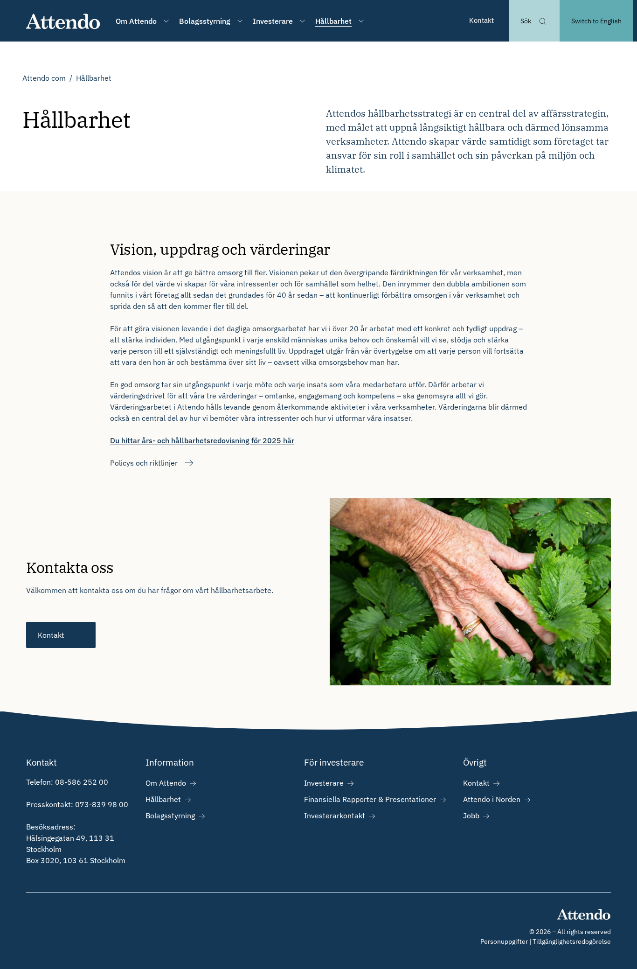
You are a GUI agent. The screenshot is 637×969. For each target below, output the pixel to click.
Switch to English (596, 21)
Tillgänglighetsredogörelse (572, 941)
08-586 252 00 (81, 782)
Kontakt (481, 20)
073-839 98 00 (101, 804)
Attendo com (44, 78)
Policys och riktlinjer (144, 462)
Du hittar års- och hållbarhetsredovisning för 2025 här (202, 440)
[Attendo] (63, 21)
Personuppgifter (504, 941)
